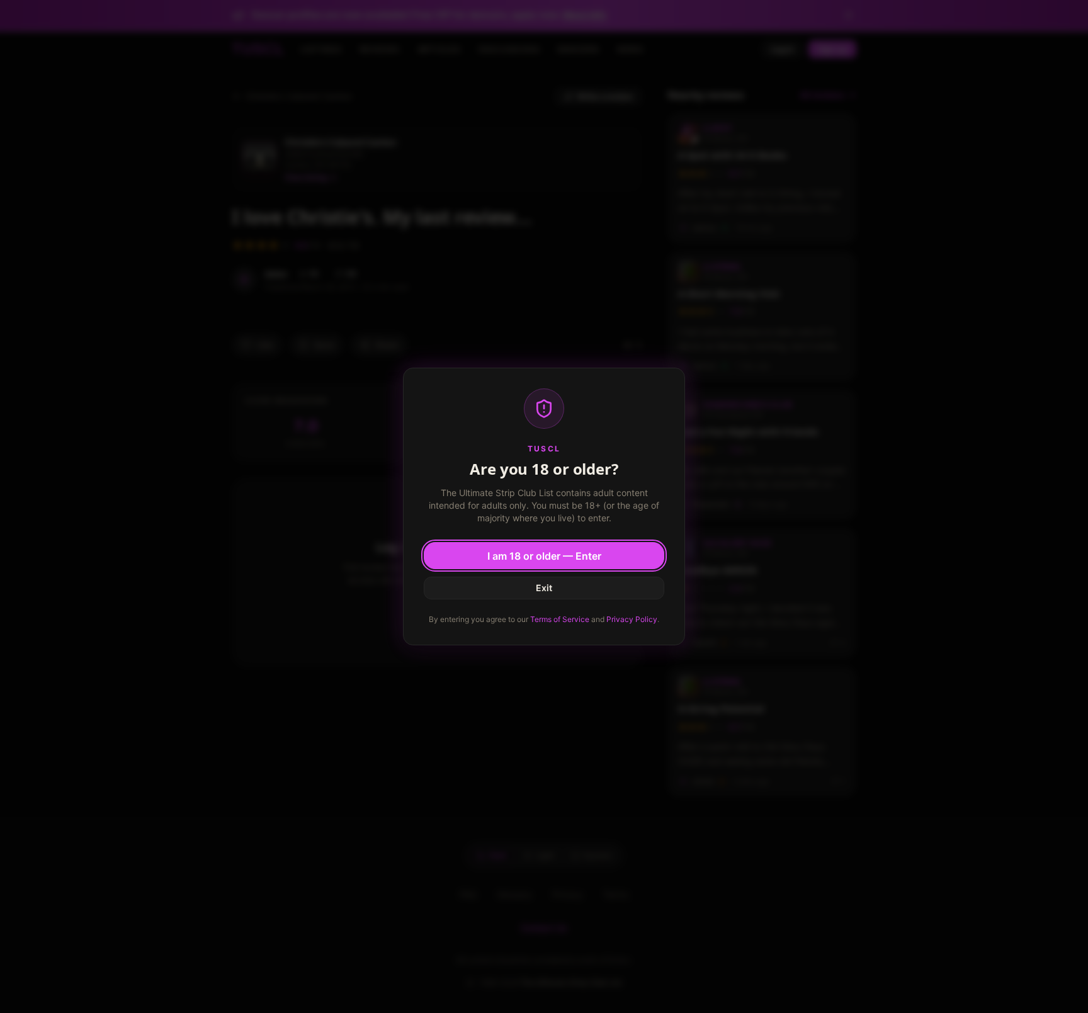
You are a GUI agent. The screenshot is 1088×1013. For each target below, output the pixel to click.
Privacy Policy (631, 619)
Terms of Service (559, 619)
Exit (544, 587)
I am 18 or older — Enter (544, 556)
